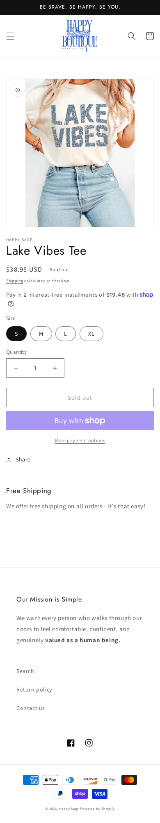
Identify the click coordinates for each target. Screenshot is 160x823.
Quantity (16, 351)
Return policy (34, 689)
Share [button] (23, 459)
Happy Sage (69, 808)
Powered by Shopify (97, 808)
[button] (10, 36)
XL (91, 333)
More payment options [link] (80, 440)
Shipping (14, 281)
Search (25, 671)
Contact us (30, 708)
